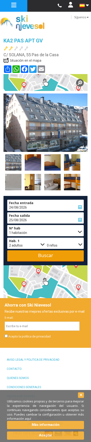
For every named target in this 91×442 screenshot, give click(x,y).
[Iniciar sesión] (70, 6)
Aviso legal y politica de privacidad (33, 359)
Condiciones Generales (24, 387)
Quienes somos (18, 378)
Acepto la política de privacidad (29, 336)
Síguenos (80, 17)
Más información (46, 425)
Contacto (14, 369)
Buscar (45, 255)
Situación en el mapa (25, 60)
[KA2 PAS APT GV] (46, 82)
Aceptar (45, 435)
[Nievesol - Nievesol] (45, 23)
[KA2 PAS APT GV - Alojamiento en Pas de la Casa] (13, 162)
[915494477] (60, 6)
